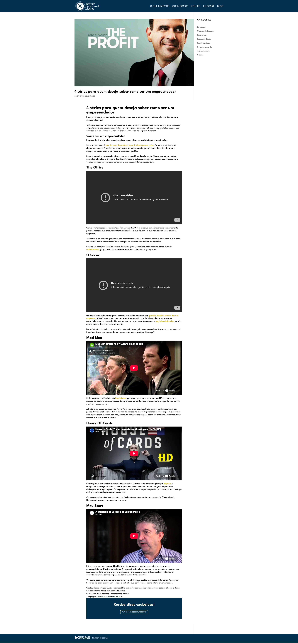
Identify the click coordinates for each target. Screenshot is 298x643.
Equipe (195, 6)
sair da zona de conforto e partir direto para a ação (129, 145)
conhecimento (92, 250)
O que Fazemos (159, 6)
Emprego (201, 27)
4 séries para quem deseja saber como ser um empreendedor (125, 91)
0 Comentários (89, 96)
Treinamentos (203, 51)
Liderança (78, 96)
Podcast (208, 6)
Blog (220, 6)
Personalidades (204, 39)
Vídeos (200, 55)
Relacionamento (204, 47)
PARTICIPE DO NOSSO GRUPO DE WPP (134, 612)
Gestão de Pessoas (205, 31)
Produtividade (203, 43)
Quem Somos (180, 6)
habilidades (120, 398)
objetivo (167, 484)
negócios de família (164, 321)
